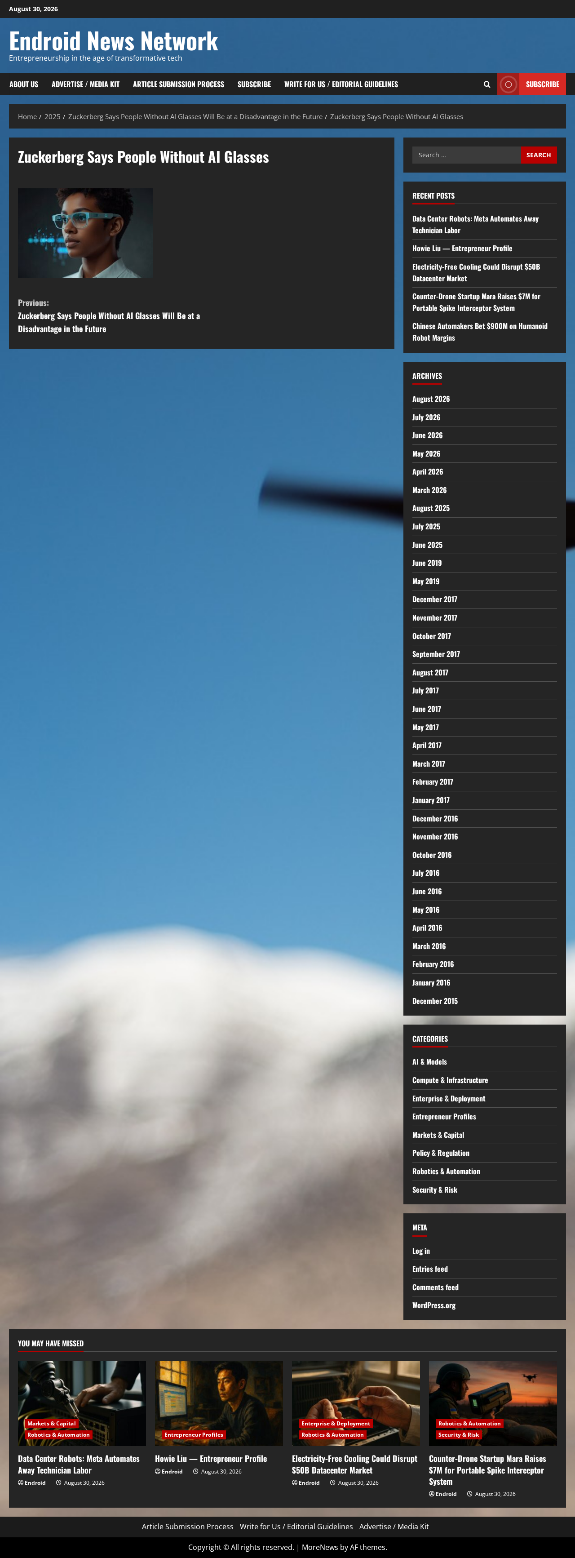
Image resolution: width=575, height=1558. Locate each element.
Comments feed (435, 1287)
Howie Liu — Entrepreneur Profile (462, 248)
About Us (23, 84)
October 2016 (432, 854)
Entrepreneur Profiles (444, 1116)
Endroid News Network (113, 39)
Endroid (35, 1483)
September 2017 (436, 653)
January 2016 (431, 982)
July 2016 (426, 872)
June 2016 (427, 891)
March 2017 (428, 763)
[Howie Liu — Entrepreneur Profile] (219, 1403)
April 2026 (427, 471)
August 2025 (431, 507)
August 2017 (430, 672)
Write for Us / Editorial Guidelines (341, 84)
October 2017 (431, 635)
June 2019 (427, 562)
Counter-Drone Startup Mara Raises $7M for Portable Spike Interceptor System (476, 302)
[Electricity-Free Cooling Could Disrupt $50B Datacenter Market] (356, 1403)
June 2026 (427, 435)
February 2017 (432, 781)
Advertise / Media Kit (85, 84)
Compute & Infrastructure (450, 1079)
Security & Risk (434, 1189)
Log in (421, 1250)
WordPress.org (434, 1305)
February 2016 (433, 964)
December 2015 (435, 1000)
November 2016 (435, 836)
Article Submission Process (178, 84)
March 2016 (429, 946)
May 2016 (426, 909)
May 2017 (425, 727)
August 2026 (431, 398)
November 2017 (434, 617)
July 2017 (425, 690)
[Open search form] (487, 84)
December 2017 (434, 599)
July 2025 (426, 526)
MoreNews (320, 1547)
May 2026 (426, 453)
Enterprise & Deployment (449, 1098)
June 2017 (426, 708)
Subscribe (254, 84)
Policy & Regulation (440, 1152)
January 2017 (431, 800)
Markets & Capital (438, 1134)
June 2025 (427, 544)
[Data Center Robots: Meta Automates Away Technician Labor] (82, 1403)
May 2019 (426, 581)
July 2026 (426, 417)
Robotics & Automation (446, 1171)
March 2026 (429, 489)
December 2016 (435, 818)
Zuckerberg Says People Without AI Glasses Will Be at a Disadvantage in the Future (109, 315)
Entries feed (430, 1268)
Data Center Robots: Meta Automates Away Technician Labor (79, 1463)
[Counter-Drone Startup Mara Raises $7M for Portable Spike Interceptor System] (493, 1403)
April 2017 (427, 745)
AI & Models (429, 1061)
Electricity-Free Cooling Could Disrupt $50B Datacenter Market (354, 1463)
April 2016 (427, 927)
